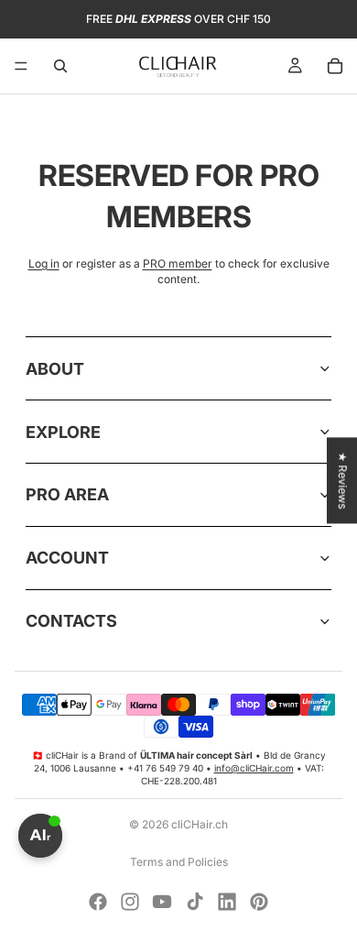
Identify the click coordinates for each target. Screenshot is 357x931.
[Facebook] (98, 902)
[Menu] (21, 66)
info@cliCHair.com (254, 767)
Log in (44, 263)
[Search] (60, 66)
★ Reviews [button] (343, 480)
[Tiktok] (195, 902)
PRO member (177, 263)
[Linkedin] (227, 902)
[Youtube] (162, 902)
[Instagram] (130, 902)
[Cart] (335, 66)
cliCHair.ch (199, 824)
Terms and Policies (179, 862)
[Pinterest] (259, 902)
